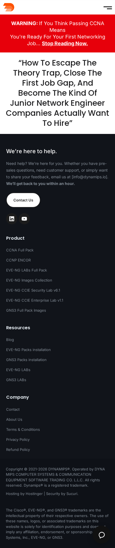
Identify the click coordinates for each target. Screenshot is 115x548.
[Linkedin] (11, 218)
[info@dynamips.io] (89, 176)
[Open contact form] (102, 535)
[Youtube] (24, 218)
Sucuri (71, 493)
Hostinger (34, 493)
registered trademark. (69, 485)
